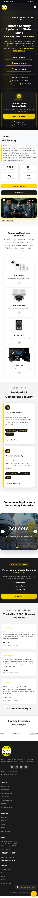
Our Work (4, 803)
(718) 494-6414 (8, 860)
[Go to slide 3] (19, 547)
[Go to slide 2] (16, 547)
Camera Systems (6, 793)
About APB (4, 817)
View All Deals (17, 596)
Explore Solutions (11, 440)
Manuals (3, 879)
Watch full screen (7, 220)
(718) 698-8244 (8, 853)
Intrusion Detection (7, 807)
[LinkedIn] (21, 767)
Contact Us (19, 192)
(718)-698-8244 (20, 69)
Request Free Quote (18, 116)
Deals (3, 827)
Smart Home (5, 789)
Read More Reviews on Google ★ (19, 709)
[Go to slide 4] (21, 547)
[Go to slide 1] (14, 547)
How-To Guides (6, 873)
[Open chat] (34, 894)
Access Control (5, 796)
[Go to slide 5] (23, 547)
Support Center (6, 869)
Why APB (4, 820)
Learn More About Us (19, 186)
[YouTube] (26, 767)
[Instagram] (16, 767)
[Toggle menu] (35, 7)
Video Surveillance (6, 800)
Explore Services (19, 57)
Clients (3, 824)
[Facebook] (12, 767)
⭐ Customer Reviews (19, 63)
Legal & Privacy (6, 883)
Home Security (5, 786)
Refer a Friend (5, 831)
